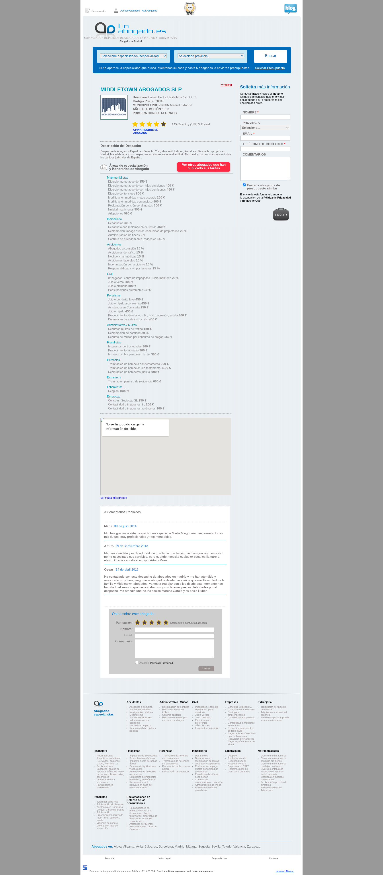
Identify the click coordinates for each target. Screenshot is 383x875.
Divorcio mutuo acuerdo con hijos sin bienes (273, 759)
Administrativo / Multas (173, 702)
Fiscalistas (133, 750)
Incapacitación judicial (206, 728)
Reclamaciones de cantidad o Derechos (239, 770)
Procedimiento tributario (142, 758)
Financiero (100, 750)
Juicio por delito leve (107, 801)
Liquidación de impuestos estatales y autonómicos (142, 778)
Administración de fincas (208, 784)
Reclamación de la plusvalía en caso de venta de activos (140, 785)
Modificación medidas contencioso (272, 778)
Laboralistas (233, 750)
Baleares (151, 846)
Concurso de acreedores (241, 709)
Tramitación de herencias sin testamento (176, 762)
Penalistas (100, 797)
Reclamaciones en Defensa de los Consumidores (138, 800)
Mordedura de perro (140, 725)
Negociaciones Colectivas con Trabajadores (242, 734)
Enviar (206, 668)
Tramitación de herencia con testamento (175, 757)
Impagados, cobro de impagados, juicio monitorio (206, 709)
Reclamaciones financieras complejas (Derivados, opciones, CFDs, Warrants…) (108, 759)
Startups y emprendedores (236, 713)
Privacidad (110, 858)
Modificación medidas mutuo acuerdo (272, 773)
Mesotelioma (136, 714)
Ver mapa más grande (113, 497)
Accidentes (134, 702)
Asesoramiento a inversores (106, 780)
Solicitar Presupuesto (270, 68)
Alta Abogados (149, 10)
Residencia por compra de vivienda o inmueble (275, 718)
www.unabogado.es (203, 871)
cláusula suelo (202, 725)
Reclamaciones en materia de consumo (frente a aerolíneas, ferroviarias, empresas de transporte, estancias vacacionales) (143, 814)
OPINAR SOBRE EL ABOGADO (145, 131)
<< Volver (226, 84)
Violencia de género (107, 823)
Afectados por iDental (140, 823)
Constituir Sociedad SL (240, 706)
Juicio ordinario (203, 717)
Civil (195, 702)
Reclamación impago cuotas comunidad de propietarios (206, 769)
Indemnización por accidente (139, 721)
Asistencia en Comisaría (110, 807)
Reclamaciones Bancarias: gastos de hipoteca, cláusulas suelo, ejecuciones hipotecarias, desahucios (110, 771)
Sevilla (216, 846)
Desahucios (201, 755)
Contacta (273, 858)
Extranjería (265, 702)
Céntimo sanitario (171, 714)
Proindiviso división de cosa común (207, 775)
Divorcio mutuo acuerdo (273, 755)
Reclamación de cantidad (175, 706)
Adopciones (267, 790)
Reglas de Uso (219, 858)
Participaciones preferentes (203, 721)
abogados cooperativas (207, 763)
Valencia (239, 846)
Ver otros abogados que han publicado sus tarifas (204, 166)
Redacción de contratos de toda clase (241, 729)
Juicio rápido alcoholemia (110, 804)
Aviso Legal (164, 858)
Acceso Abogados (130, 10)
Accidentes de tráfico (140, 709)
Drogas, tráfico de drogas (110, 809)
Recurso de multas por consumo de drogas (174, 718)
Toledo (227, 846)
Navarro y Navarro (285, 871)
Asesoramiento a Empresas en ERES (238, 765)
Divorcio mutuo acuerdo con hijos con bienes (273, 765)
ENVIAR (281, 215)
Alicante (128, 846)
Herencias (165, 750)
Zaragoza (253, 846)
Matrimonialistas (268, 750)
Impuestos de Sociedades (143, 755)
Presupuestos (99, 11)
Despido (232, 755)
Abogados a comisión (140, 706)
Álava (118, 846)
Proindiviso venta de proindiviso (206, 788)
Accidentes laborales (140, 717)
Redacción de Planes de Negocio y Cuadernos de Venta (241, 741)
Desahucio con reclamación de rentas (207, 759)
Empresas (231, 702)
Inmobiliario (199, 750)
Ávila (139, 846)
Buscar (270, 56)
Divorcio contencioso (272, 769)
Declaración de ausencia (175, 771)
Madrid (179, 846)
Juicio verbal (202, 714)
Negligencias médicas (141, 712)
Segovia (204, 846)
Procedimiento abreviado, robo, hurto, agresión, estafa (110, 818)
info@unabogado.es (174, 871)
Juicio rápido (103, 812)
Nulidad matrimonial (271, 787)
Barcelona (166, 846)
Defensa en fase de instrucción (107, 827)
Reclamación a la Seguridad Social (237, 759)
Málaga (191, 846)
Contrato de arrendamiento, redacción (209, 780)
